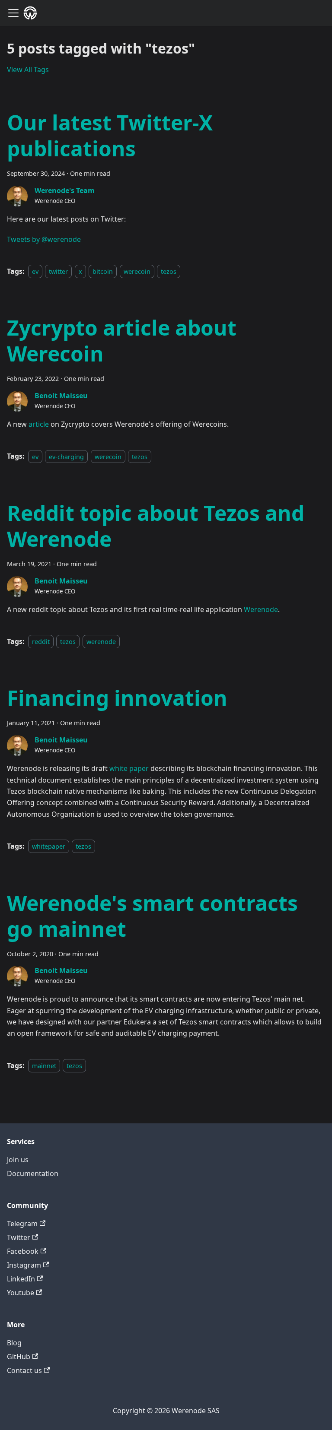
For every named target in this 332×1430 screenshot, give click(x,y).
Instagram (24, 1265)
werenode (101, 641)
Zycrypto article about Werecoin (121, 341)
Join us (18, 1159)
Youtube (20, 1292)
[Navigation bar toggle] (13, 12)
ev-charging (66, 456)
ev (35, 271)
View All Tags (28, 69)
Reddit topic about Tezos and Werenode (155, 526)
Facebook (22, 1251)
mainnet (44, 1066)
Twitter (18, 1237)
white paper (129, 768)
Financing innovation (117, 698)
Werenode (261, 609)
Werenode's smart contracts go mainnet (152, 916)
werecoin (137, 271)
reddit (41, 641)
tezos (168, 271)
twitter (58, 271)
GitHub (18, 1356)
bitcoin (103, 271)
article (39, 424)
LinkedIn (21, 1279)
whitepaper (48, 846)
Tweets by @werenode (44, 239)
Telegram (22, 1223)
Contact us (24, 1370)
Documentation (32, 1173)
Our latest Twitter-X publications (110, 135)
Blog (14, 1343)
